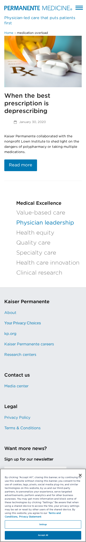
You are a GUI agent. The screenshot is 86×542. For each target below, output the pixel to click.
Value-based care (40, 212)
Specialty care (36, 253)
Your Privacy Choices (22, 323)
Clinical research (39, 273)
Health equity (35, 232)
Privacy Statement (30, 517)
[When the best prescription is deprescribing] (43, 61)
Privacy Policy (17, 417)
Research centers (20, 355)
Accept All (43, 535)
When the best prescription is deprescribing (27, 103)
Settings (43, 524)
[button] (79, 7)
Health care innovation (48, 263)
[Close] (80, 475)
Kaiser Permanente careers (29, 344)
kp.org (10, 334)
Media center (16, 386)
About (10, 313)
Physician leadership (45, 222)
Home (8, 33)
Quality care (33, 242)
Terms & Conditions (22, 428)
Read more (20, 165)
